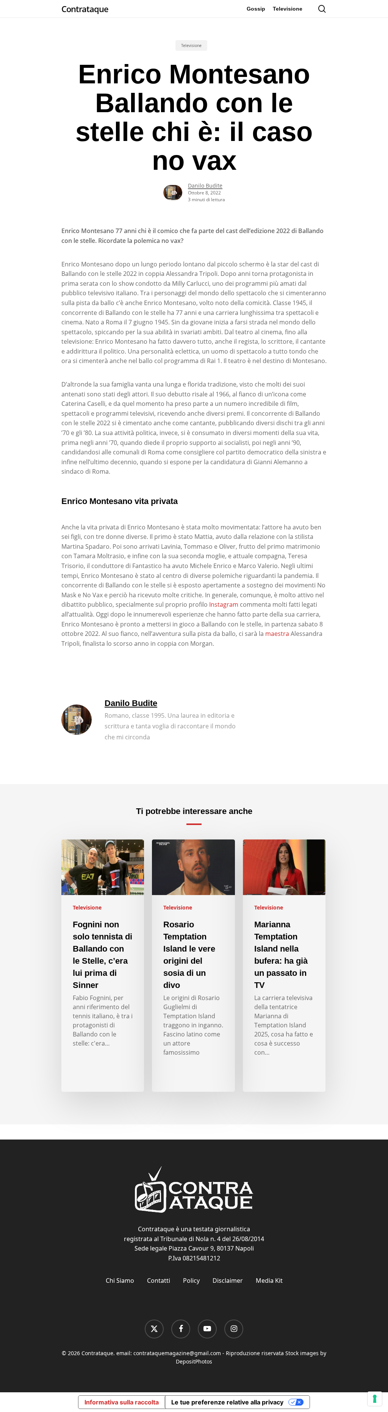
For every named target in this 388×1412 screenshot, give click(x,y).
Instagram (223, 604)
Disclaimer (228, 1280)
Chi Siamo (120, 1280)
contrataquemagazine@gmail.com (177, 1353)
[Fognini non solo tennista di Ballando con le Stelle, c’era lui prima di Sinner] (102, 965)
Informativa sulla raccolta (121, 1402)
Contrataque (84, 9)
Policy (191, 1280)
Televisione (191, 45)
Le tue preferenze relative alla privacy (227, 1402)
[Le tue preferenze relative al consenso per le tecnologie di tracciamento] (375, 1399)
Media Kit (269, 1280)
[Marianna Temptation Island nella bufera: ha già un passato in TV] (284, 965)
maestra (277, 633)
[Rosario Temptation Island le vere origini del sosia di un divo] (193, 965)
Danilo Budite (205, 185)
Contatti (158, 1280)
